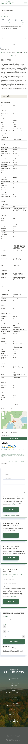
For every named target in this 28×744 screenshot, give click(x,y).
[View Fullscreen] (3, 418)
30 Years (7, 619)
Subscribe (11, 601)
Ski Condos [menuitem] (14, 685)
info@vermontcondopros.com (14, 705)
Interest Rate (6, 634)
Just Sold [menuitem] (13, 690)
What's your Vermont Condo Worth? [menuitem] (14, 692)
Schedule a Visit (19, 469)
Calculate (14, 641)
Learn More (11, 535)
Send (11, 509)
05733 (22, 461)
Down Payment (6, 629)
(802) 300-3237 (14, 699)
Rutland (13, 461)
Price (4, 624)
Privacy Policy (13, 504)
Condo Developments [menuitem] (14, 683)
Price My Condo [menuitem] (14, 693)
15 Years (13, 619)
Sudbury (18, 461)
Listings (6, 461)
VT (10, 461)
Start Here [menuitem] (14, 682)
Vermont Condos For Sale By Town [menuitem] (14, 687)
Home (2, 461)
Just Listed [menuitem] (14, 688)
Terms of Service (14, 515)
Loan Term (5, 616)
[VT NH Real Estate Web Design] (14, 740)
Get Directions (14, 438)
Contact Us (8, 469)
